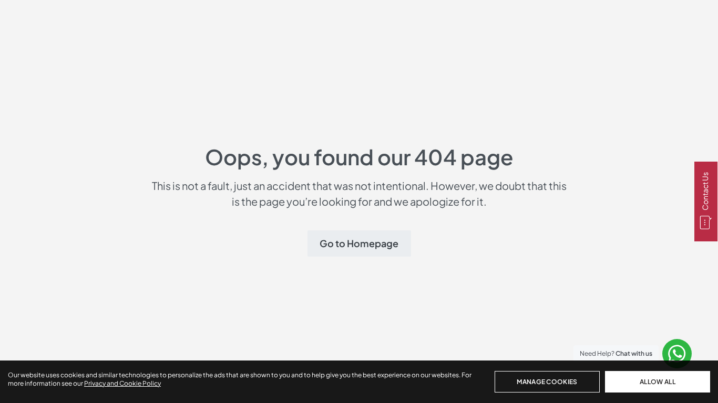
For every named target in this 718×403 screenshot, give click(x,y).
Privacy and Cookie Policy (122, 383)
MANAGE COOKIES (547, 382)
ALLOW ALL (657, 382)
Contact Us (705, 191)
